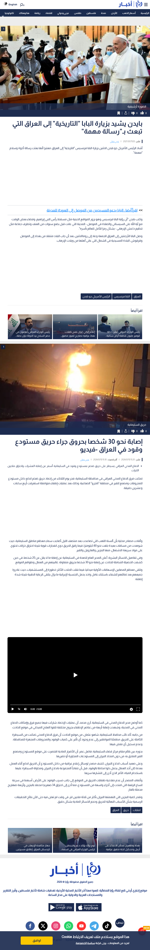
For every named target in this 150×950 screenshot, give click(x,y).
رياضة (37, 13)
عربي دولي (114, 141)
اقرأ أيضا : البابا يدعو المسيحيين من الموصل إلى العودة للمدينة (92, 210)
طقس (77, 13)
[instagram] (55, 925)
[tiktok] (107, 925)
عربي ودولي (63, 13)
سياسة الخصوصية (85, 943)
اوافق (37, 940)
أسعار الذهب (129, 13)
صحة (103, 13)
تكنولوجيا (9, 13)
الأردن (114, 13)
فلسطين (91, 13)
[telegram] (94, 925)
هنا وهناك (24, 13)
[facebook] (30, 925)
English (13, 4)
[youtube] (81, 925)
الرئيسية (145, 13)
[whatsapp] (68, 925)
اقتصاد (48, 13)
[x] (43, 925)
